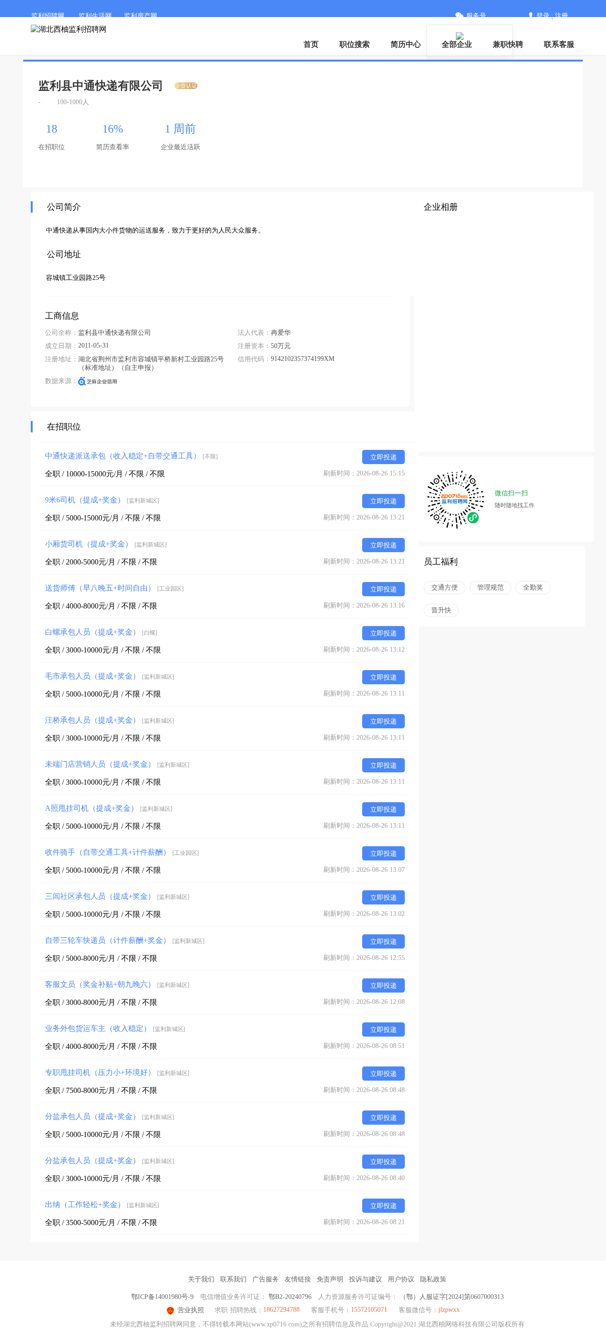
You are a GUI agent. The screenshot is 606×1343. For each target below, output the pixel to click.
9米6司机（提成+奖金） (102, 500)
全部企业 (457, 44)
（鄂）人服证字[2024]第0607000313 (452, 1296)
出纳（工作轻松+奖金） (102, 1204)
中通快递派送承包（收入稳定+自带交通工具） (131, 456)
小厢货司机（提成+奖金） (106, 544)
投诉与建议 (365, 1279)
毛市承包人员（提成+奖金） (109, 676)
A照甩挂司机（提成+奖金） (108, 808)
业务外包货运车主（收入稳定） (115, 1028)
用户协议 (401, 1279)
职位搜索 (354, 44)
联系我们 (233, 1279)
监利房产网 (140, 15)
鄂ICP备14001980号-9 (162, 1296)
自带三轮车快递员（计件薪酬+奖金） (125, 940)
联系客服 (559, 44)
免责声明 (330, 1279)
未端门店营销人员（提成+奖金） (117, 764)
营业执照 (191, 1310)
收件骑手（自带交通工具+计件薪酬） (122, 852)
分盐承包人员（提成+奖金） (109, 1116)
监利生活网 (95, 15)
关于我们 (201, 1279)
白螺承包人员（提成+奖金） (101, 632)
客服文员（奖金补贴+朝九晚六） (117, 984)
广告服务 (265, 1279)
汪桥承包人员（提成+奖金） (109, 720)
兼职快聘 (508, 44)
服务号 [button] (476, 15)
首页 (311, 44)
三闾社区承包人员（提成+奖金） (117, 896)
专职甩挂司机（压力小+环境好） (117, 1072)
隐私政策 (433, 1279)
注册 (561, 15)
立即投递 (383, 457)
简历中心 (406, 44)
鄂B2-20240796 (290, 1296)
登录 (543, 15)
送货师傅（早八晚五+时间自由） (114, 588)
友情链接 (298, 1279)
